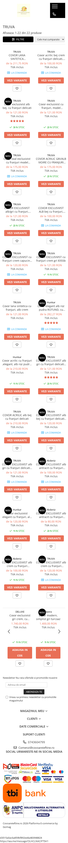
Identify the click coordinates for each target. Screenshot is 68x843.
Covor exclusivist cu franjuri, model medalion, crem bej (51, 106)
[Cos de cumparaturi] (54, 22)
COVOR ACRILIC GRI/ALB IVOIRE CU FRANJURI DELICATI (51, 160)
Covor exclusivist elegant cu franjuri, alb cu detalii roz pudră (17, 515)
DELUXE (19, 611)
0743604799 (36, 742)
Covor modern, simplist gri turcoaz (48, 617)
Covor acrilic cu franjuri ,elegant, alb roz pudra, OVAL (17, 362)
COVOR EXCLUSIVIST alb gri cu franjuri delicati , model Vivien (17, 466)
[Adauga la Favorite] (17, 88)
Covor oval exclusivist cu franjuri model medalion (17, 160)
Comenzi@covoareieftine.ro (36, 747)
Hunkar (51, 302)
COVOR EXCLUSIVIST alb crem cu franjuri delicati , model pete (17, 564)
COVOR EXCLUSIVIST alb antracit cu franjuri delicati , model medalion (51, 515)
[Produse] (55, 7)
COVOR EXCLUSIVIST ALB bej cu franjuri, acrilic (51, 209)
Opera (48, 611)
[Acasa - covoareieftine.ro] (23, 10)
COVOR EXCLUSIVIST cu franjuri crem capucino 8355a (17, 258)
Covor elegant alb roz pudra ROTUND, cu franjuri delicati (51, 307)
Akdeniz (51, 460)
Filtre (19, 39)
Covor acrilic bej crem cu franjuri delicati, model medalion (51, 57)
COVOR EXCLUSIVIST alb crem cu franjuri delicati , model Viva (51, 564)
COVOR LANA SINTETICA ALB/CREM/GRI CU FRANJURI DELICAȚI (17, 57)
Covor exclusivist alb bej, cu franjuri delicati (17, 106)
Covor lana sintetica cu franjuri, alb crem (17, 307)
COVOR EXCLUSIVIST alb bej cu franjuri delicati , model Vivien (51, 416)
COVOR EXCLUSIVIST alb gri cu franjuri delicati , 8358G (51, 362)
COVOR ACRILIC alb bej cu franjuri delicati (17, 416)
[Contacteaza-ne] (54, 14)
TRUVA (17, 51)
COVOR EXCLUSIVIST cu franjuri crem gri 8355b (51, 258)
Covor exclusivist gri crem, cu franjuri (19, 617)
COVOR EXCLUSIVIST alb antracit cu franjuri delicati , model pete (51, 466)
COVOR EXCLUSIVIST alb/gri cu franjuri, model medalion (17, 209)
